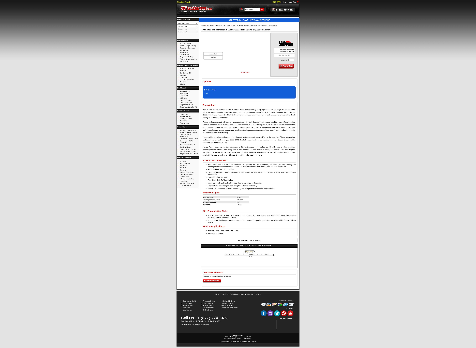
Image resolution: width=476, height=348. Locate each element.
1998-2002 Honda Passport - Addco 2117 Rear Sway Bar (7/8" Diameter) (249, 255)
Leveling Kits (187, 303)
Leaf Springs (187, 310)
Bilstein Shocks (208, 310)
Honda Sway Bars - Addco (222, 25)
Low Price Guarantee (284, 55)
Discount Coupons (228, 303)
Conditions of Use (247, 294)
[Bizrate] (290, 327)
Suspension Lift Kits (189, 301)
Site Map (258, 294)
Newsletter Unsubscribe (230, 308)
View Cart (293, 2)
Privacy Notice (235, 294)
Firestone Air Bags (209, 301)
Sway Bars (210, 25)
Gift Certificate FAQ (228, 305)
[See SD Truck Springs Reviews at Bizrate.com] (286, 324)
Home (203, 25)
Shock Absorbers (208, 308)
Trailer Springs (208, 303)
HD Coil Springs (208, 305)
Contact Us (224, 294)
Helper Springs (188, 305)
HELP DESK (276, 2)
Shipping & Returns (228, 301)
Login (285, 2)
